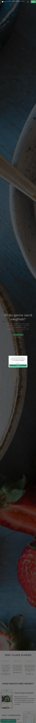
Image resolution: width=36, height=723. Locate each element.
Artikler (13, 1)
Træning (23, 1)
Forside (9, 1)
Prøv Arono (33, 1)
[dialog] (18, 361)
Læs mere (28, 1)
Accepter (18, 365)
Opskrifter (18, 1)
